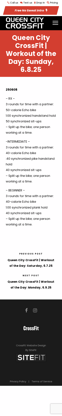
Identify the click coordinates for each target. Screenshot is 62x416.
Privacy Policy (18, 381)
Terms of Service (42, 381)
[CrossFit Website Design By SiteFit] (31, 357)
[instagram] (35, 310)
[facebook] (26, 310)
